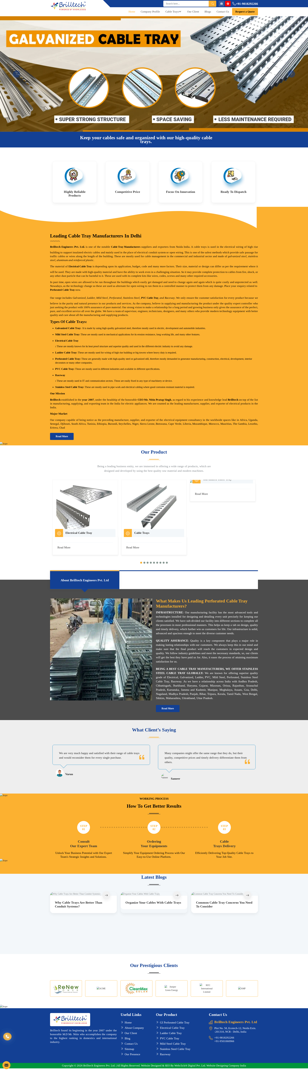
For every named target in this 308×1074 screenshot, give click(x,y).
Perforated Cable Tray (62, 289)
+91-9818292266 (247, 3)
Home (131, 11)
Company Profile (150, 11)
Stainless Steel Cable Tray (175, 1049)
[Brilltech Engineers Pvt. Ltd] (74, 6)
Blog (127, 1038)
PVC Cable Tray (149, 297)
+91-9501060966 (224, 1041)
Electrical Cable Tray (66, 340)
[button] (141, 563)
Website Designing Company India (226, 1065)
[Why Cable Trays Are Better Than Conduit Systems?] (83, 894)
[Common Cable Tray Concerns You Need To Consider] (224, 894)
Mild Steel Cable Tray (173, 1043)
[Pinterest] (228, 3)
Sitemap (129, 1049)
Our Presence (132, 1054)
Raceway (60, 375)
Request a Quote (245, 11)
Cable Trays (172, 11)
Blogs (208, 11)
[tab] (84, 580)
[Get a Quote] (6, 1065)
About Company (134, 1027)
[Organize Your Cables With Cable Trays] (154, 894)
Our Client (193, 11)
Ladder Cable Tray (171, 1033)
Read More (62, 436)
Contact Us (223, 11)
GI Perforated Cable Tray (174, 1022)
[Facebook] (221, 3)
